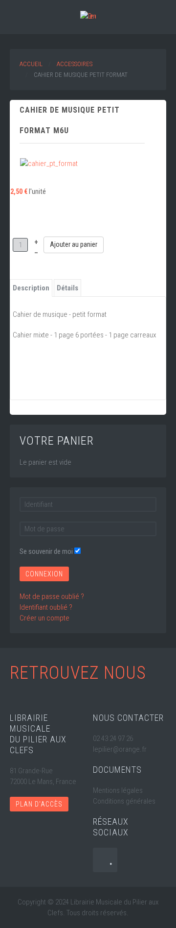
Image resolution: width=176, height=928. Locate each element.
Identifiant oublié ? (46, 607)
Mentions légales (118, 790)
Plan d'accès (39, 804)
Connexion (44, 574)
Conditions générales (124, 801)
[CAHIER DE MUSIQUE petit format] (49, 163)
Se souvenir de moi (46, 551)
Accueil (31, 64)
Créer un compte (44, 618)
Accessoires (74, 64)
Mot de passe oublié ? (52, 596)
